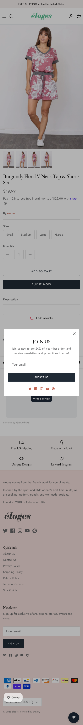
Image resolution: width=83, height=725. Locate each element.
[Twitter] (30, 388)
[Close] (74, 334)
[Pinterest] (53, 388)
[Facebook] (35, 388)
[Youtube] (47, 388)
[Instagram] (41, 388)
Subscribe (41, 377)
